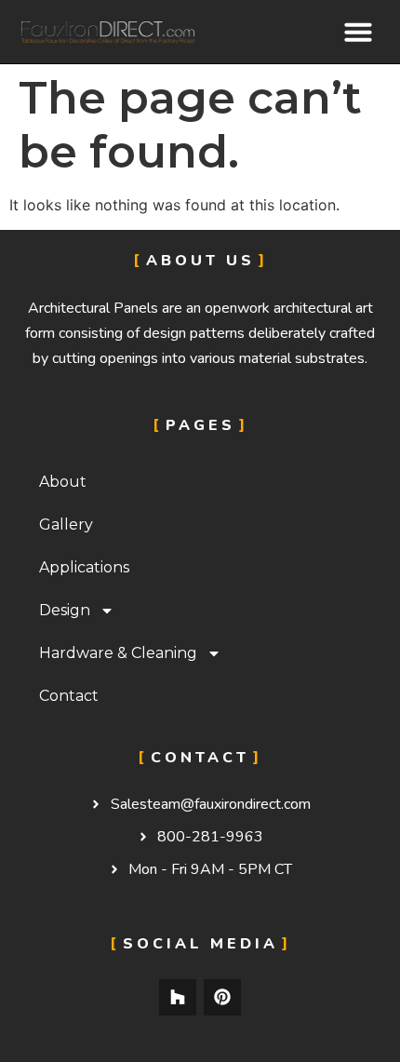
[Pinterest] (222, 997)
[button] (358, 31)
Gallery (66, 524)
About (63, 482)
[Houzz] (177, 997)
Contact (69, 696)
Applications (84, 567)
